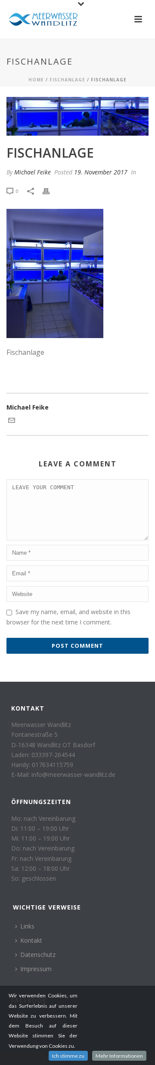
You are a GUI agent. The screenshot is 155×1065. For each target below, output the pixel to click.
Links (27, 926)
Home (36, 80)
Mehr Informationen (119, 1056)
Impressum (36, 969)
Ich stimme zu (68, 1056)
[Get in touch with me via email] (11, 421)
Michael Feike (32, 172)
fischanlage (67, 80)
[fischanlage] (77, 116)
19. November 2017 (100, 172)
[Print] (50, 191)
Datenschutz (38, 954)
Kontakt (31, 940)
